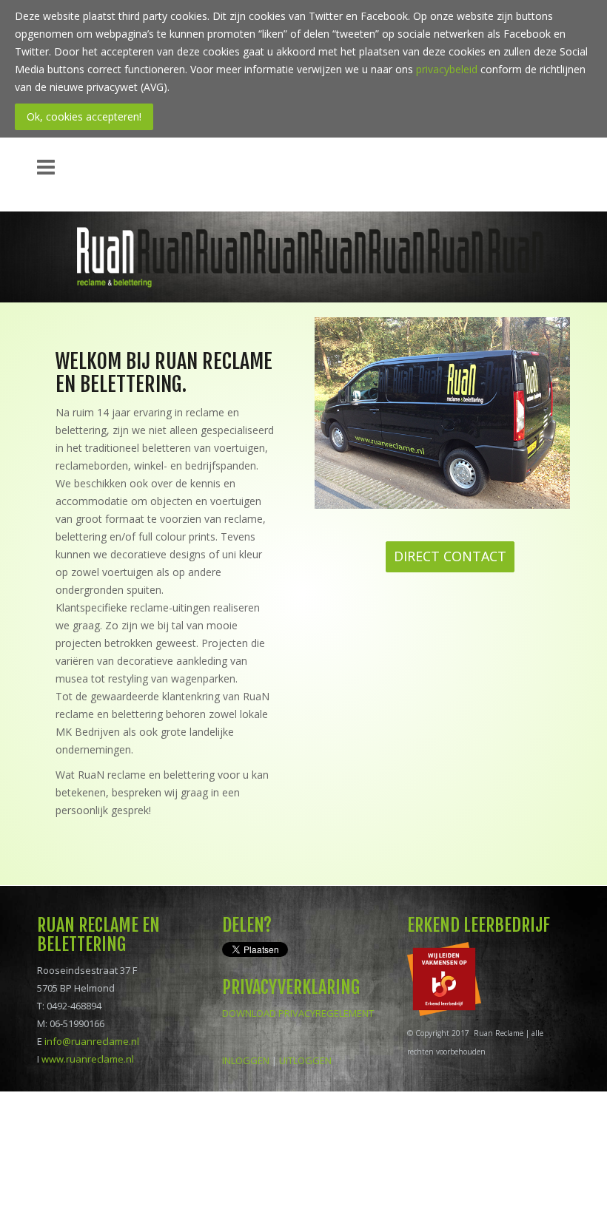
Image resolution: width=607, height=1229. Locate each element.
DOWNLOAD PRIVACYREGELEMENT (298, 1013)
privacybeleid (446, 69)
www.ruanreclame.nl (87, 1059)
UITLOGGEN (305, 1060)
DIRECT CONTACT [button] (450, 556)
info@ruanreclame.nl (91, 1041)
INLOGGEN (245, 1060)
